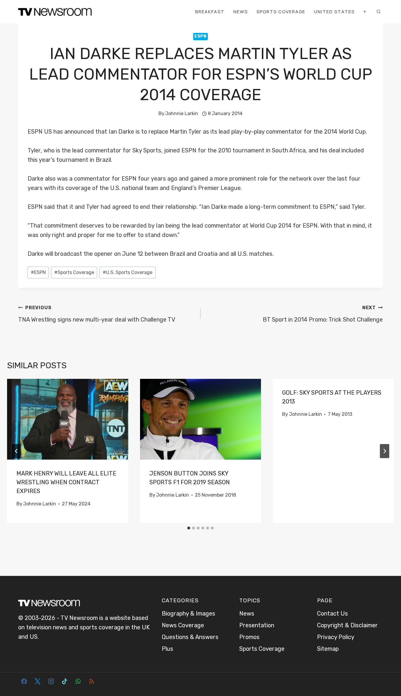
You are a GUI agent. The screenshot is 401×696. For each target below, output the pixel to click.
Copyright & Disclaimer (347, 625)
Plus (167, 648)
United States (334, 12)
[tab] (188, 528)
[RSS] (91, 681)
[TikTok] (64, 681)
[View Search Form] (378, 11)
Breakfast (210, 12)
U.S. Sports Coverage (127, 272)
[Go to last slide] (16, 451)
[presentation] (67, 419)
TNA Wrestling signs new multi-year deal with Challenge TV (96, 314)
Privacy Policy (335, 636)
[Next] (384, 451)
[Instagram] (51, 681)
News (240, 12)
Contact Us (332, 613)
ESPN (200, 36)
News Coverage (183, 625)
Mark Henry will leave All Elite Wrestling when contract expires (66, 482)
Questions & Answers (190, 636)
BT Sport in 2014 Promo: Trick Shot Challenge (323, 314)
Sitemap (328, 648)
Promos (249, 636)
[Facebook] (24, 681)
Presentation (256, 625)
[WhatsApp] (78, 681)
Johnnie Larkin (181, 113)
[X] (37, 681)
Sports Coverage (281, 12)
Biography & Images (188, 613)
